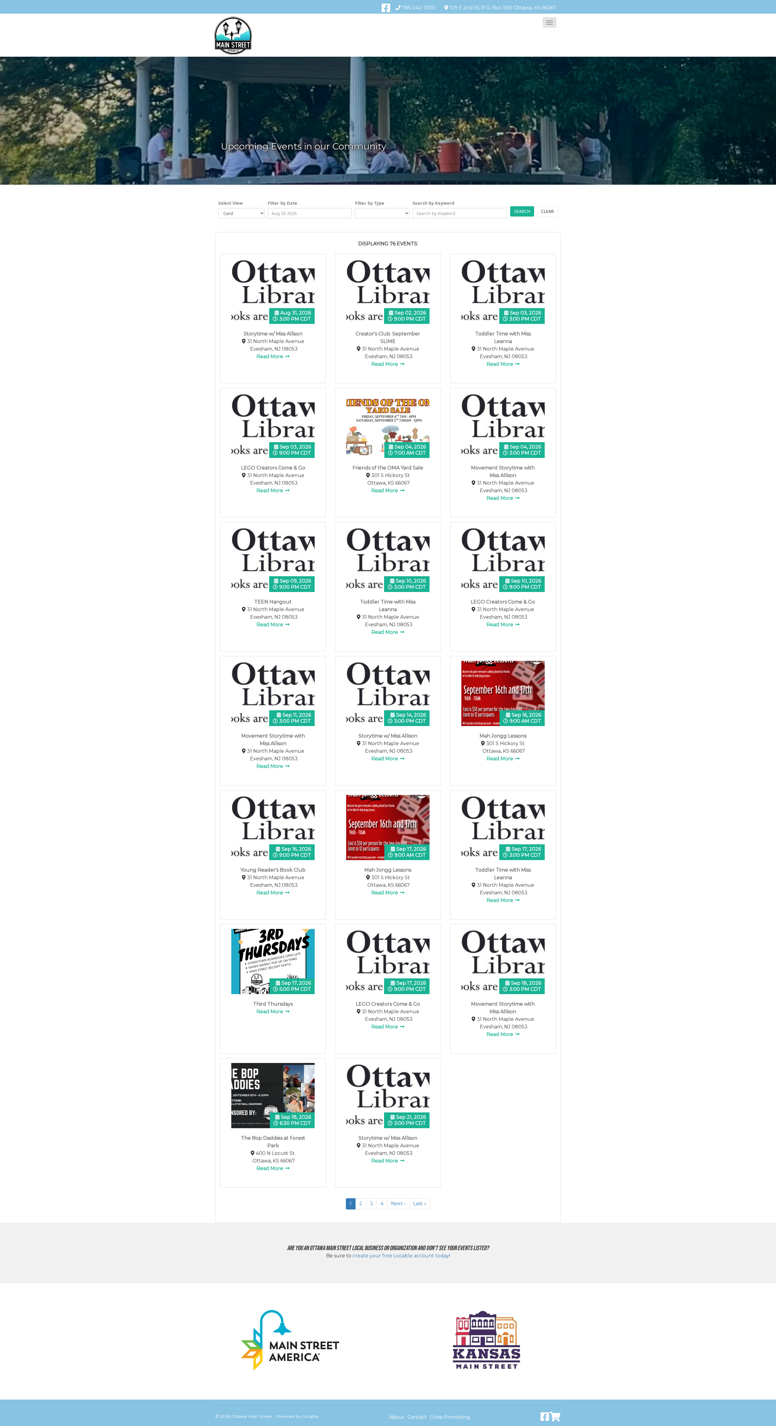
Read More (270, 356)
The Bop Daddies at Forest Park (273, 1142)
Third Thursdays (273, 1004)
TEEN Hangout (273, 602)
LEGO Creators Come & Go (273, 468)
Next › (398, 1203)
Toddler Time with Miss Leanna (503, 337)
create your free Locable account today (401, 1256)
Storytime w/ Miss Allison (273, 334)
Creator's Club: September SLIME (388, 337)
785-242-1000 (418, 8)
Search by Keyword (433, 203)
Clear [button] (547, 211)
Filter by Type (369, 203)
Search (522, 211)
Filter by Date (282, 203)
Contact (417, 1417)
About (396, 1417)
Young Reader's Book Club (273, 870)
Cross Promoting (450, 1417)
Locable (310, 1416)
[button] (549, 22)
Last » (419, 1203)
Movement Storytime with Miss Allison (503, 471)
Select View (230, 203)
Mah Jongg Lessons (503, 736)
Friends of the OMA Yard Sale (388, 468)
